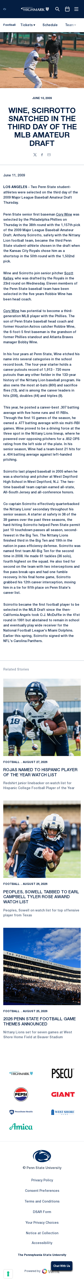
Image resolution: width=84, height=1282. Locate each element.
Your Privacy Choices (42, 1222)
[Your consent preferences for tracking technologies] (8, 1273)
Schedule (50, 25)
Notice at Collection (42, 1233)
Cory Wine (64, 214)
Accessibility (42, 1243)
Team (69, 25)
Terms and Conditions (42, 1201)
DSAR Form (42, 1212)
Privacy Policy (42, 1180)
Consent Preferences (42, 1191)
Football (11, 762)
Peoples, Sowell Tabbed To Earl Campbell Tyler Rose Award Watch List (41, 897)
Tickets (26, 25)
